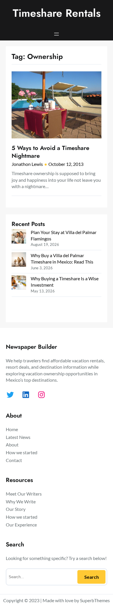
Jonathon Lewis (27, 164)
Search (91, 577)
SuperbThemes (95, 600)
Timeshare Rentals (57, 13)
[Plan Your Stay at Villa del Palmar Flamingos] (19, 237)
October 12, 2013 (65, 164)
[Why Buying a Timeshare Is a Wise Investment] (19, 283)
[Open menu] (56, 34)
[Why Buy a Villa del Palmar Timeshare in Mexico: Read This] (19, 260)
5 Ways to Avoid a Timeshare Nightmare (50, 152)
